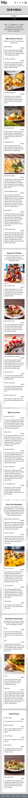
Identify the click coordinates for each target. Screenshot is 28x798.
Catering (24, 796)
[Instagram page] (20, 2)
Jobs (13, 796)
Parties (18, 796)
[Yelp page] (22, 2)
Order (3, 796)
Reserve (8, 796)
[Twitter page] (15, 2)
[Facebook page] (17, 2)
